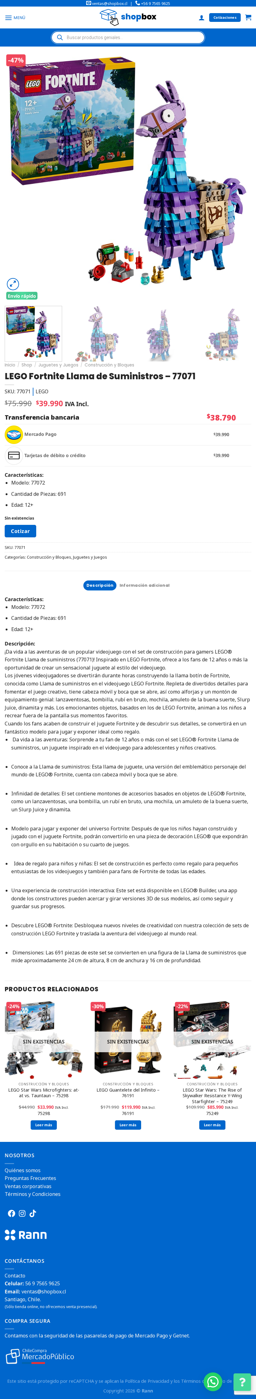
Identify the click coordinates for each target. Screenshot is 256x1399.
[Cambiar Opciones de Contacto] (242, 1382)
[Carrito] (248, 17)
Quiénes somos (23, 1170)
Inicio (10, 365)
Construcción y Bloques (109, 365)
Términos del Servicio (203, 1381)
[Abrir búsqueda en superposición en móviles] (128, 37)
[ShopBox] (128, 17)
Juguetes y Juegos (58, 365)
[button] (213, 1381)
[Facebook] (11, 1213)
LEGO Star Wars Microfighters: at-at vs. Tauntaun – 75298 (43, 1093)
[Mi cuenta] (202, 17)
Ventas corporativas (28, 1186)
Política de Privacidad (147, 1381)
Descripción (100, 585)
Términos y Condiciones (33, 1194)
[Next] (240, 177)
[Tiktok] (33, 1213)
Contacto (15, 1275)
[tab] (99, 585)
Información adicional (145, 585)
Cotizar (20, 531)
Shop (27, 365)
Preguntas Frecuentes (30, 1178)
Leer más (43, 1125)
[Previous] (17, 177)
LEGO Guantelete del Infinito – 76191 (128, 1093)
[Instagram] (22, 1213)
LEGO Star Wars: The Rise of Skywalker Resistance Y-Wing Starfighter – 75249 (212, 1095)
